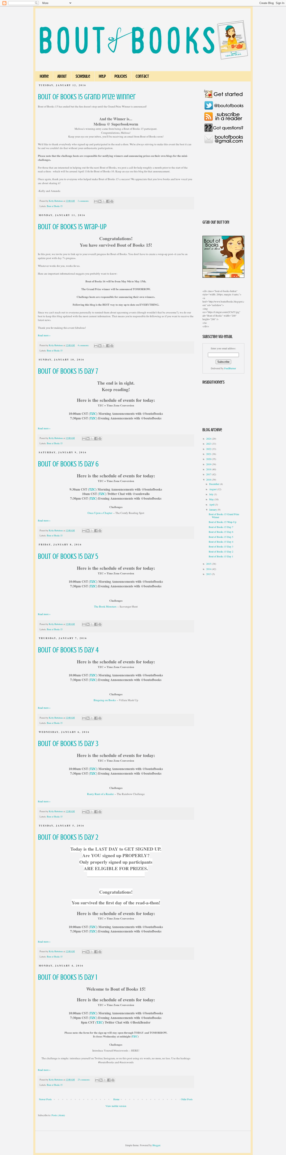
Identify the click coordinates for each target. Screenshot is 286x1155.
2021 (209, 454)
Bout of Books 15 (54, 206)
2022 (209, 448)
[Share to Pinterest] (112, 201)
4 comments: (84, 345)
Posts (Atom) (58, 1115)
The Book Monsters (105, 606)
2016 (209, 479)
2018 (209, 469)
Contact (142, 76)
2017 (209, 474)
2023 (209, 443)
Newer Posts (45, 1099)
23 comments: (84, 1079)
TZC (93, 413)
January (213, 509)
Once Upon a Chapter (100, 513)
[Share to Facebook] (108, 201)
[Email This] (96, 201)
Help (102, 76)
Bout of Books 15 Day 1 (67, 977)
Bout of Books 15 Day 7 (68, 371)
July (211, 494)
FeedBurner (230, 368)
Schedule (83, 76)
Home (44, 76)
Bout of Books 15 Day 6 (68, 464)
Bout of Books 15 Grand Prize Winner (87, 97)
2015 (209, 563)
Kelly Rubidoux (56, 200)
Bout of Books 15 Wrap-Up (72, 227)
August (213, 489)
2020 (209, 459)
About (62, 76)
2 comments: (84, 200)
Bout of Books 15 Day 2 (68, 837)
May (211, 499)
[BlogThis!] (100, 201)
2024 (209, 438)
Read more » (44, 335)
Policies (121, 76)
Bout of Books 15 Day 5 (68, 556)
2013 (209, 574)
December (214, 484)
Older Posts (187, 1099)
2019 (209, 464)
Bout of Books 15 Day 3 (68, 743)
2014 (209, 569)
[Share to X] (104, 201)
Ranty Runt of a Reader (100, 794)
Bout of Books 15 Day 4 (68, 650)
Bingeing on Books (105, 700)
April (212, 504)
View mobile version (116, 1106)
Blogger (156, 1145)
